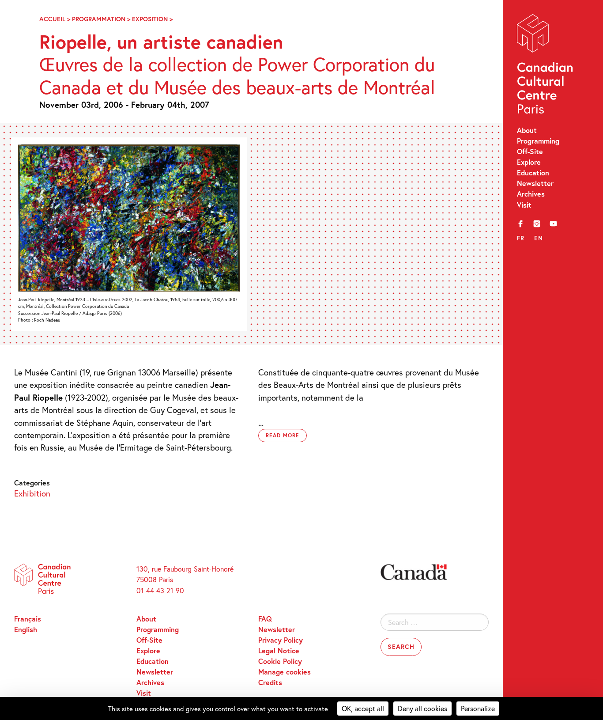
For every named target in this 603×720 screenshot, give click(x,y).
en (538, 238)
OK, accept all (363, 708)
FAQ (265, 618)
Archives (531, 193)
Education (533, 172)
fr (521, 238)
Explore (529, 162)
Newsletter (535, 183)
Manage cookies (284, 671)
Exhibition (32, 493)
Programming (538, 140)
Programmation (98, 19)
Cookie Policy (280, 661)
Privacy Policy (280, 639)
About (527, 130)
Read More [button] (282, 435)
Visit (524, 204)
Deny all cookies (422, 708)
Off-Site (530, 151)
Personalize (478, 708)
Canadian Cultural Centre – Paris (546, 66)
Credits (270, 682)
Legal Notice (278, 650)
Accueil (52, 19)
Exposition (150, 19)
